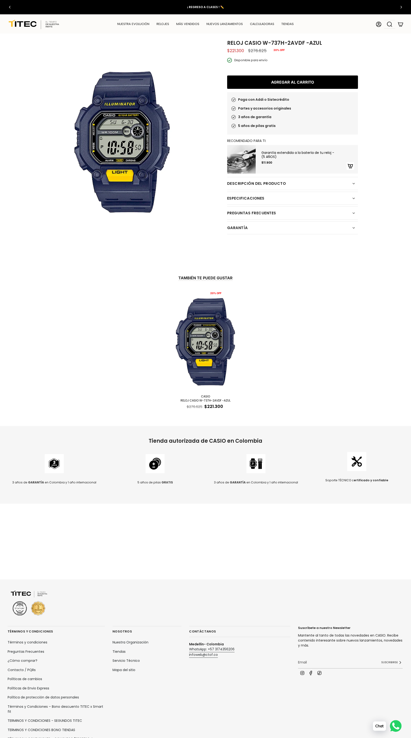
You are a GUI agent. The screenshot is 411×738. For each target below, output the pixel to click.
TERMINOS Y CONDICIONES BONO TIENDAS (41, 730)
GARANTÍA (237, 228)
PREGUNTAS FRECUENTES (251, 213)
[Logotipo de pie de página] (29, 603)
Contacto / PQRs (22, 670)
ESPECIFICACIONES (245, 198)
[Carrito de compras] (400, 24)
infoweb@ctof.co (203, 654)
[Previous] (10, 7)
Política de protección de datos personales (43, 697)
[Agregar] (350, 166)
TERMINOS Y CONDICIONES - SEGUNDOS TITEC (45, 720)
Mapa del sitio (124, 670)
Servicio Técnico (126, 660)
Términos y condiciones (27, 642)
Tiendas (119, 651)
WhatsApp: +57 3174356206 (212, 649)
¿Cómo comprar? (22, 660)
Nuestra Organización (130, 642)
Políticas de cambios (25, 679)
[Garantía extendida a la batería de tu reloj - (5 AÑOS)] (241, 159)
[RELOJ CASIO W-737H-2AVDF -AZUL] (205, 340)
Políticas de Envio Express (28, 688)
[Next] (401, 7)
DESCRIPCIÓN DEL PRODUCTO (256, 183)
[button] (163, 24)
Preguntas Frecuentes (26, 651)
